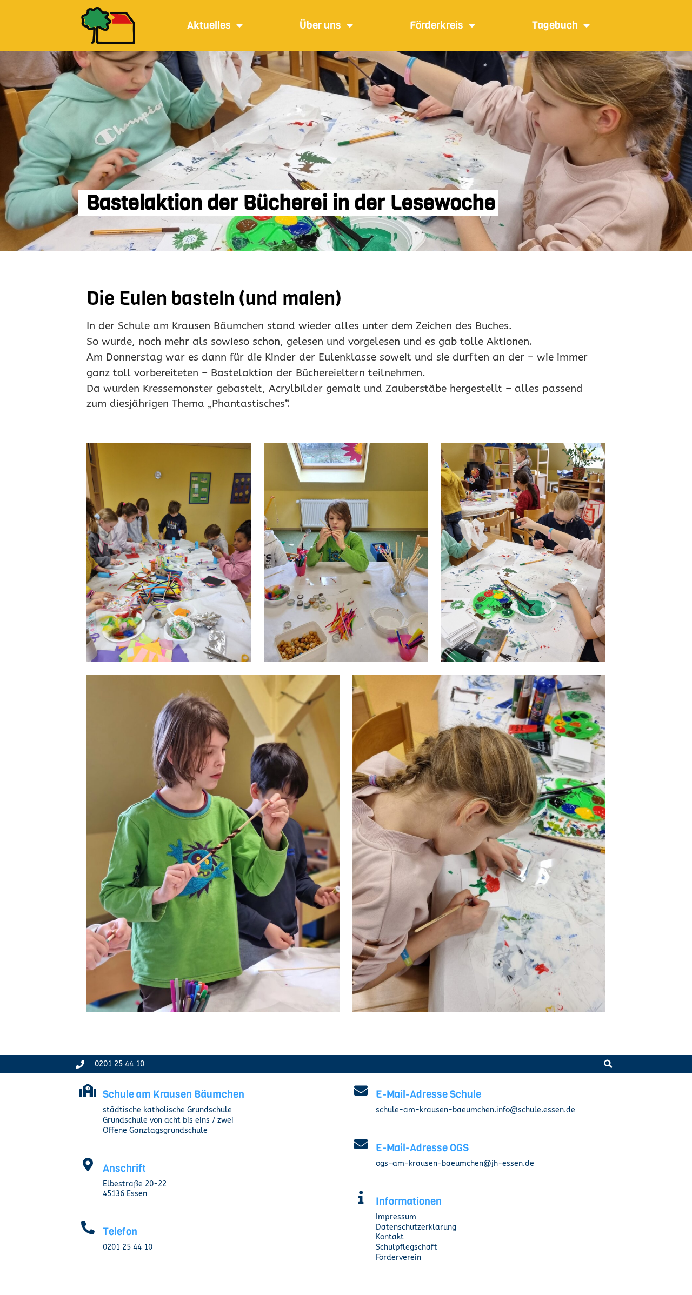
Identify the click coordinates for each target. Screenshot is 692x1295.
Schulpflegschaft (406, 1247)
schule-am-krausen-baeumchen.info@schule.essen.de (475, 1109)
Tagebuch (555, 25)
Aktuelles (209, 25)
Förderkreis (436, 25)
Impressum (396, 1216)
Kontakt (390, 1236)
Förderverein (398, 1257)
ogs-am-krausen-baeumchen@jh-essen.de (455, 1163)
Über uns (320, 25)
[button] (608, 1064)
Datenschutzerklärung (416, 1227)
